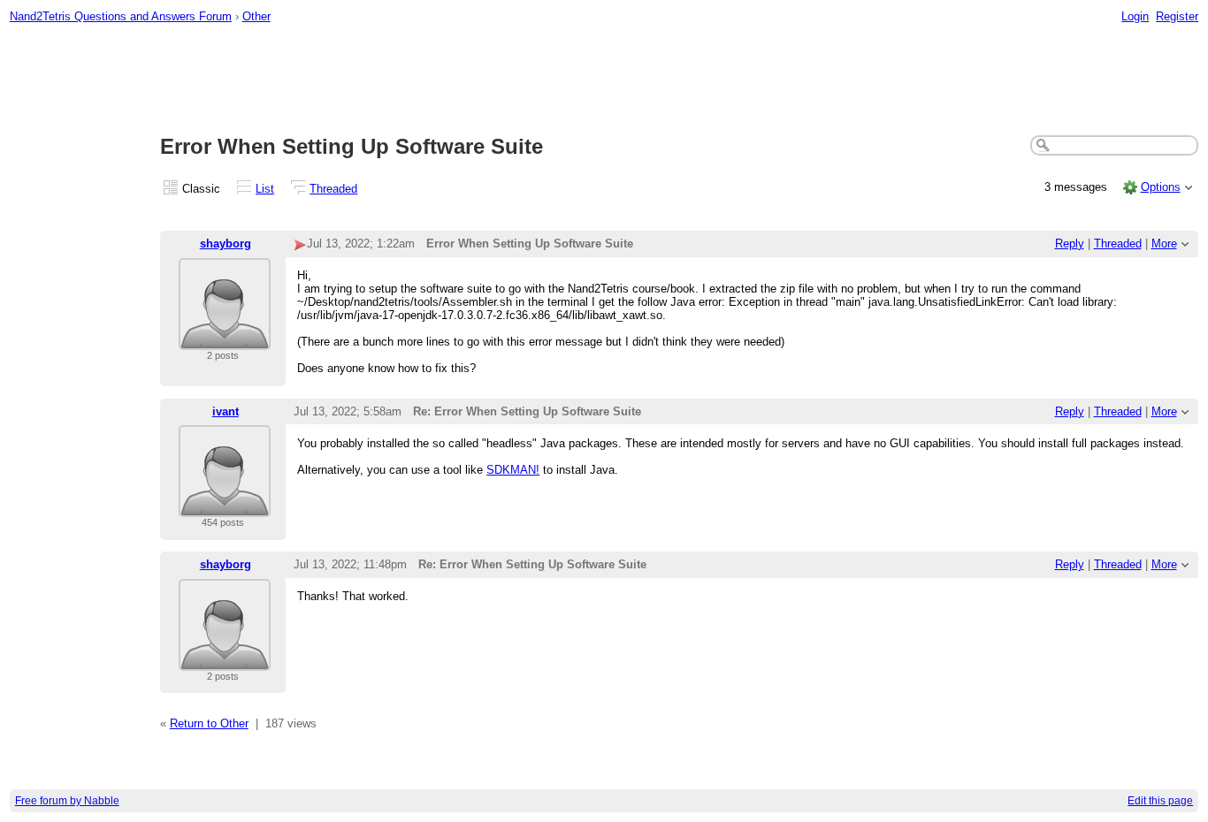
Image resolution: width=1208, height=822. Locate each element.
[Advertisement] (604, 80)
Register (1177, 16)
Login (1135, 16)
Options (1161, 187)
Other (256, 16)
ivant (225, 411)
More (1164, 243)
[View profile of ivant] (225, 506)
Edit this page (1160, 801)
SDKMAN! (512, 469)
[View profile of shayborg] (225, 339)
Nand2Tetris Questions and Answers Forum (121, 16)
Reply (1069, 243)
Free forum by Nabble (67, 801)
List (265, 188)
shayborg (225, 243)
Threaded (333, 188)
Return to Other (209, 723)
